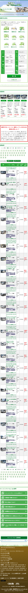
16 (5, 474)
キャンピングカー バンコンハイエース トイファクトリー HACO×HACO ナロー (11, 407)
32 (13, 155)
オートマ (22, 56)
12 (21, 150)
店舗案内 (2, 564)
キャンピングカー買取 (5, 562)
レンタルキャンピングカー (6, 557)
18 (9, 474)
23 (20, 474)
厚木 (5, 560)
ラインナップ (3, 549)
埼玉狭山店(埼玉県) (11, 566)
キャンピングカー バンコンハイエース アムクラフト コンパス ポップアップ (11, 280)
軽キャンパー (14, 46)
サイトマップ (6, 578)
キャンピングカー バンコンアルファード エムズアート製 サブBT (11, 255)
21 (16, 474)
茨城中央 (2, 560)
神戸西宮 (7, 560)
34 (17, 155)
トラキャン (21, 46)
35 (19, 155)
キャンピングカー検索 (5, 553)
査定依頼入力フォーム (14, 562)
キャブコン (6, 39)
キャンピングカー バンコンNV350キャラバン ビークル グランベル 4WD (11, 376)
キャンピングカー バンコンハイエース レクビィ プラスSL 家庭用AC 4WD (11, 267)
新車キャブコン (21, 31)
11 (19, 150)
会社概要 (2, 578)
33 (15, 155)
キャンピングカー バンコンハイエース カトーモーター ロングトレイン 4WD (11, 303)
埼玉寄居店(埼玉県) (18, 566)
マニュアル (22, 58)
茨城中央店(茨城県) (21, 564)
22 (18, 474)
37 (24, 155)
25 (25, 474)
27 (3, 155)
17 (7, 474)
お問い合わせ (5, 575)
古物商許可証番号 (20, 578)
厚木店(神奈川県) (5, 568)
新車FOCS (14, 31)
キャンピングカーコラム (5, 573)
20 (14, 474)
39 (3, 157)
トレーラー (6, 46)
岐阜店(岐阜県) (22, 568)
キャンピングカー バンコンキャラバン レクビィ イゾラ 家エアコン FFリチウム (11, 215)
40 (5, 157)
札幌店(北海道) (7, 564)
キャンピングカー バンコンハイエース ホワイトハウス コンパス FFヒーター (11, 458)
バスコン (22, 39)
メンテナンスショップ (5, 555)
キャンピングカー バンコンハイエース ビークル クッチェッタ (11, 291)
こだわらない (23, 55)
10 (17, 150)
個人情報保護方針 (13, 578)
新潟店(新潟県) (11, 568)
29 (7, 155)
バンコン (14, 39)
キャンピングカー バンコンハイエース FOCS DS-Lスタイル (11, 168)
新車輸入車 (6, 31)
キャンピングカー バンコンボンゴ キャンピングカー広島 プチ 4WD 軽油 (11, 364)
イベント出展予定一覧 (15, 573)
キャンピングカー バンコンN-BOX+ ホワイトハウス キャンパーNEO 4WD (11, 192)
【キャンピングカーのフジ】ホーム (8, 547)
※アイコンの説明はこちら (11, 177)
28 (5, 155)
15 (3, 474)
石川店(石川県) (16, 568)
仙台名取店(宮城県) (14, 564)
